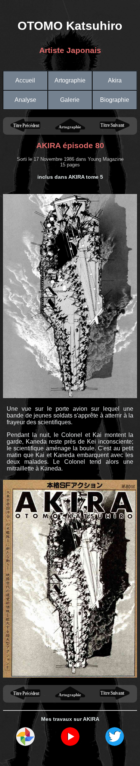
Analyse (25, 100)
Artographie (70, 80)
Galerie (70, 100)
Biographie (114, 100)
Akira (115, 80)
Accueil (25, 80)
